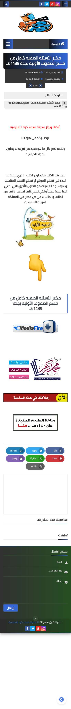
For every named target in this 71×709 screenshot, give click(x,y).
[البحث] (6, 4)
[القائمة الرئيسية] (8, 44)
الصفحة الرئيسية (53, 79)
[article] (35, 486)
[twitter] (46, 4)
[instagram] (57, 4)
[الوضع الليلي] (61, 699)
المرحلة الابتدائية (33, 79)
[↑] (35, 618)
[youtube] (52, 4)
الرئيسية (56, 44)
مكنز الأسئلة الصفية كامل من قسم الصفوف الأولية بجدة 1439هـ (37, 105)
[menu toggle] (65, 4)
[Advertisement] (35, 670)
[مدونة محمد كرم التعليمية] (35, 21)
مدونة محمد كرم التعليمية (22, 622)
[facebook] (41, 4)
